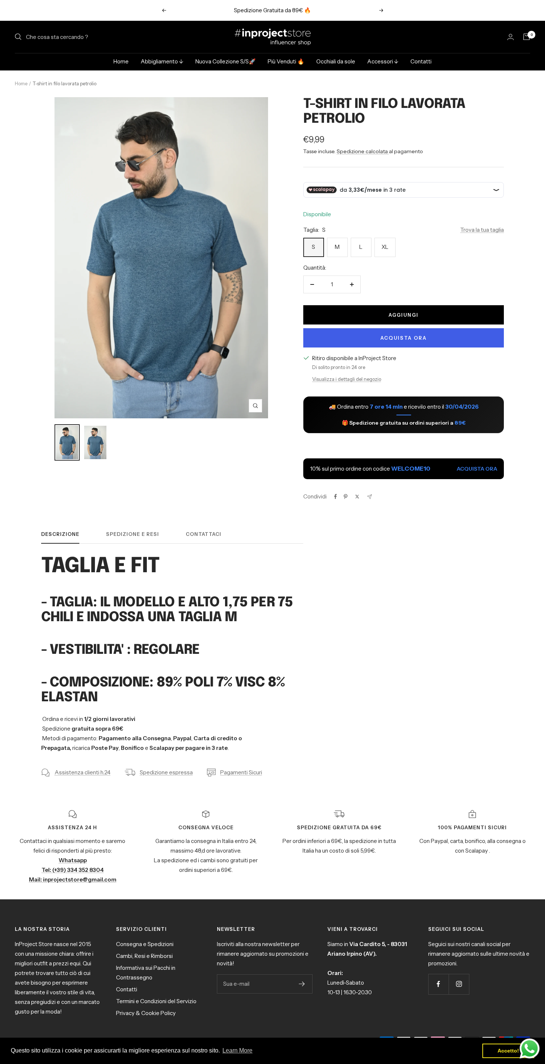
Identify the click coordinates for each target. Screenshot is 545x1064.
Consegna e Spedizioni (145, 944)
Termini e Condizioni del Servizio (156, 1001)
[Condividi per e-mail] (369, 496)
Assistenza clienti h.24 (82, 772)
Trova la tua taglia (482, 229)
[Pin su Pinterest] (345, 496)
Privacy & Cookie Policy (146, 1013)
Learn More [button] (237, 1050)
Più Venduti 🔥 (286, 61)
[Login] (510, 37)
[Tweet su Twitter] (357, 496)
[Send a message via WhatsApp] (529, 1048)
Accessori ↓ (383, 61)
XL (385, 246)
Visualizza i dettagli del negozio (346, 379)
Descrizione (60, 534)
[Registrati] (302, 983)
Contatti (421, 61)
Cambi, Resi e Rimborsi (144, 955)
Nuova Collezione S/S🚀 (225, 61)
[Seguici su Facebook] (438, 984)
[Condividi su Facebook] (335, 496)
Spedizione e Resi (132, 534)
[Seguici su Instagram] (459, 984)
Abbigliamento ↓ (162, 61)
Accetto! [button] (508, 1051)
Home (121, 61)
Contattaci (203, 534)
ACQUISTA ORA (477, 468)
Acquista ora (403, 338)
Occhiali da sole (335, 61)
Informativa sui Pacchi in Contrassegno (145, 972)
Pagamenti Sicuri (241, 772)
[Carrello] (526, 36)
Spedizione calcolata (363, 151)
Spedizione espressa (166, 772)
